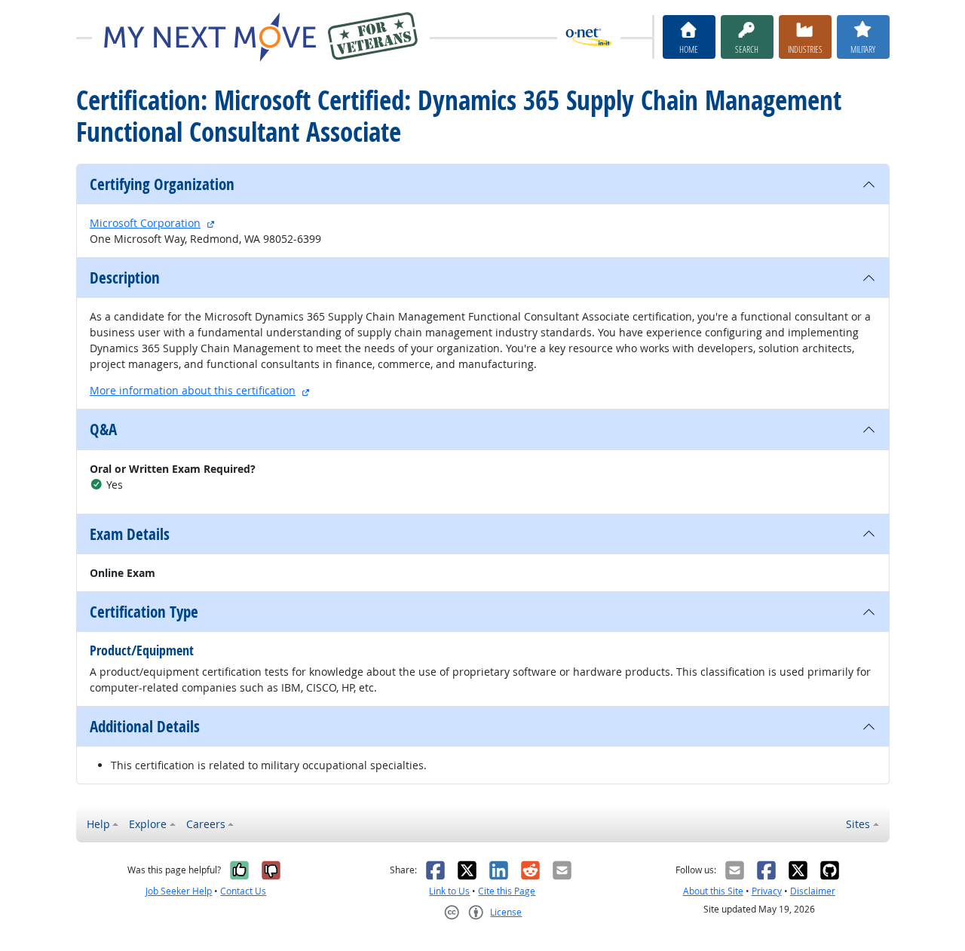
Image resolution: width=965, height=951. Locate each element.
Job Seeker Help (179, 891)
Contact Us (243, 891)
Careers (205, 824)
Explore (148, 824)
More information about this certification (193, 390)
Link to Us (449, 891)
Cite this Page (506, 891)
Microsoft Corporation (145, 223)
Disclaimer (812, 891)
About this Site (713, 891)
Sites (858, 824)
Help (98, 824)
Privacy (767, 891)
